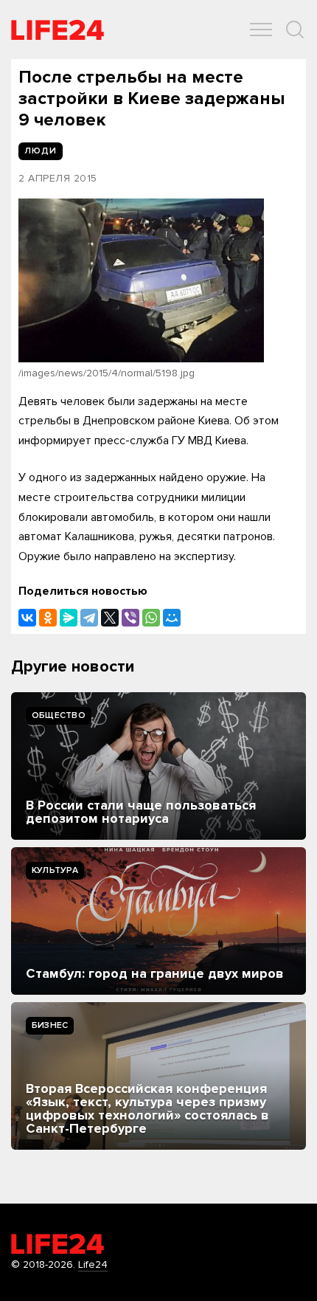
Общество (59, 715)
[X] (110, 618)
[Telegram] (89, 618)
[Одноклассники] (48, 618)
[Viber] (130, 618)
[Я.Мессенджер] (68, 618)
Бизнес (50, 1025)
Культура (55, 870)
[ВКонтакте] (27, 618)
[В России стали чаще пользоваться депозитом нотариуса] (158, 766)
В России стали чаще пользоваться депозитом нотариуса (141, 812)
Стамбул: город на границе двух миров (155, 973)
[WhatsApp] (151, 618)
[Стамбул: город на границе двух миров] (158, 921)
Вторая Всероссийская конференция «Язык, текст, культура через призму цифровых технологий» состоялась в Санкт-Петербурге (147, 1108)
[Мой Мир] (172, 618)
